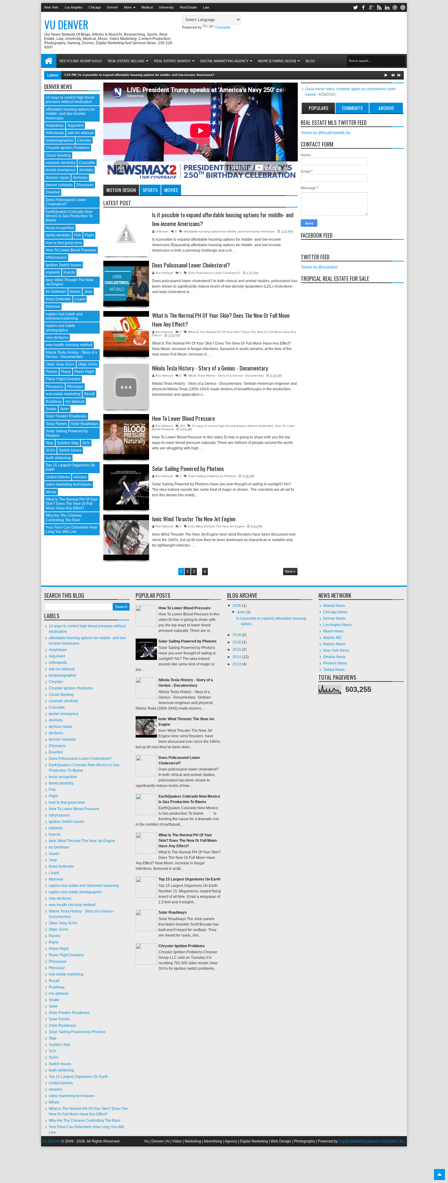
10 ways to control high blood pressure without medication (232, 425)
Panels (51, 372)
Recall (89, 394)
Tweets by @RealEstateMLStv (325, 133)
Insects (69, 272)
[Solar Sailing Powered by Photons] (126, 487)
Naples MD (332, 638)
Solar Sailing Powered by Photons (188, 468)
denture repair (57, 177)
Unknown (162, 231)
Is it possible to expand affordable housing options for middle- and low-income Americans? (146, 74)
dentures (80, 177)
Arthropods (55, 133)
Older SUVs (88, 364)
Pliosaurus (54, 386)
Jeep (88, 291)
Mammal (53, 306)
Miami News (333, 631)
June (241, 612)
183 (182, 425)
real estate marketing (63, 394)
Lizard (80, 299)
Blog (310, 61)
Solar (64, 409)
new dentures (57, 337)
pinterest (403, 7)
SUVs (50, 450)
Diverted (53, 192)
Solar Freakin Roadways (66, 416)
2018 (237, 635)
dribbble (395, 7)
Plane (66, 372)
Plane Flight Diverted (63, 379)
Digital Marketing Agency (224, 61)
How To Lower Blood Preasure (71, 250)
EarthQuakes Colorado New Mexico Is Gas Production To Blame (69, 216)
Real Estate (188, 7)
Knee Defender (58, 299)
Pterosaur (75, 386)
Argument (75, 125)
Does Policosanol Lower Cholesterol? (191, 265)
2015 (237, 649)
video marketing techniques (68, 484)
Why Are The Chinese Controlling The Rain (64, 517)
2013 (237, 664)
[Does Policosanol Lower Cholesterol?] (126, 283)
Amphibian (55, 125)
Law (206, 7)
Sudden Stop (68, 443)
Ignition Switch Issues (63, 265)
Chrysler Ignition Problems (68, 148)
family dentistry (58, 235)
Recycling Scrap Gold (80, 61)
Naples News (334, 644)
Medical (147, 7)
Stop (49, 443)
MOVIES (171, 189)
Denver (112, 7)
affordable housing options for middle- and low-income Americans (229, 231)
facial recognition (60, 228)
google (371, 7)
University (166, 7)
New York (51, 7)
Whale (51, 492)
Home (48, 61)
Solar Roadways (84, 424)
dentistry (86, 170)
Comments (352, 108)
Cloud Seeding (58, 155)
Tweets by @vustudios (319, 267)
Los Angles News (337, 625)
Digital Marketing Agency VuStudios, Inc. (372, 1141)
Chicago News (335, 612)
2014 (237, 657)
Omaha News (334, 657)
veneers (80, 477)
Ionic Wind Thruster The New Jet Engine (194, 519)
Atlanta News (334, 606)
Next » (290, 571)
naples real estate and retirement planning (64, 316)
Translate (222, 27)
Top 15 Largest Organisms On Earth (78, 1077)
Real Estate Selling (126, 61)
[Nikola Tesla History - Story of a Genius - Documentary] (126, 386)
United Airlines (58, 477)
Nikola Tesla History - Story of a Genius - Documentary (210, 368)
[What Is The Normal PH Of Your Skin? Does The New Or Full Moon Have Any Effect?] (126, 334)
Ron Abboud (164, 272)
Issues (75, 291)
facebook (363, 7)
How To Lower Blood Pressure (183, 418)
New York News (336, 650)
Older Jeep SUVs (60, 364)
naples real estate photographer (60, 328)
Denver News (334, 618)
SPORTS (150, 189)
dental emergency (61, 170)
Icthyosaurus (56, 257)
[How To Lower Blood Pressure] (126, 437)
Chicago (95, 7)
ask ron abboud (81, 133)
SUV (86, 443)
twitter (355, 7)
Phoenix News (335, 663)
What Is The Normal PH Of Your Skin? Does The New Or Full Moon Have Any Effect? (221, 319)
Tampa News (334, 670)
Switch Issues (70, 450)
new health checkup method (69, 345)
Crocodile (87, 163)
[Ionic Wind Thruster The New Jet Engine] (126, 537)
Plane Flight (84, 372)
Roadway (54, 401)
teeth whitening (58, 458)
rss (379, 7)
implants (53, 272)
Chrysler (84, 140)
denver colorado (59, 185)
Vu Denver (51, 1141)
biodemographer (59, 140)
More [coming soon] (277, 61)
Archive (386, 108)
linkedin (387, 7)
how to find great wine (64, 243)
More (128, 7)
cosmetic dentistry (60, 163)
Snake (51, 409)
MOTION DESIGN (121, 189)
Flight (89, 235)
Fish (77, 235)
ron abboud (74, 401)
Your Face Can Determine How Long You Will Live (71, 529)
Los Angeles (74, 7)
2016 (237, 642)
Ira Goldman (56, 291)
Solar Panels (56, 424)
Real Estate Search (172, 61)
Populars (318, 108)
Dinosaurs (85, 185)
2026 (237, 606)
